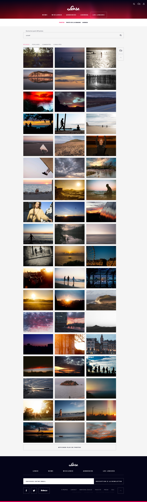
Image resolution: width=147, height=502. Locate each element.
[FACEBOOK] (26, 491)
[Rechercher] (121, 35)
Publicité (98, 489)
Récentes (26, 44)
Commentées (46, 44)
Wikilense (57, 15)
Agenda (84, 15)
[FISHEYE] (44, 491)
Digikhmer (91, 152)
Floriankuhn (91, 64)
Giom (26, 351)
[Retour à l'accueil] (73, 8)
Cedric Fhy (28, 263)
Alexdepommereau (94, 108)
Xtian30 (90, 174)
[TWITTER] (34, 491)
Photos (61, 22)
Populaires (36, 44)
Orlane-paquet (29, 64)
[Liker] (49, 52)
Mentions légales (86, 489)
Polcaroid (28, 218)
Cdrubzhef (91, 196)
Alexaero (59, 439)
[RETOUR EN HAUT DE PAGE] (121, 57)
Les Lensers (99, 15)
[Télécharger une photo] (138, 4)
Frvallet (27, 196)
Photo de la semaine (73, 22)
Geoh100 (27, 86)
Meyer (27, 329)
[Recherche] (134, 4)
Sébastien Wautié (61, 373)
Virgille (58, 241)
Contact (74, 489)
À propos (64, 489)
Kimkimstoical (92, 373)
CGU (112, 489)
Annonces (71, 15)
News (44, 15)
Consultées (58, 44)
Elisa (57, 285)
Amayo (58, 86)
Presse (106, 489)
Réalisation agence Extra (105, 492)
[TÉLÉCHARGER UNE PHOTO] (121, 50)
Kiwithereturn (60, 218)
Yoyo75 (58, 108)
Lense (36, 471)
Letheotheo (28, 174)
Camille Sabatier (93, 263)
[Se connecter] (143, 4)
